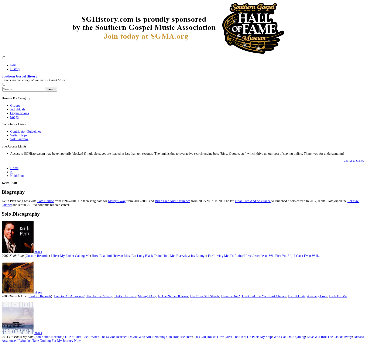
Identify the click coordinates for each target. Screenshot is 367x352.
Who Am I (145, 337)
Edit (13, 65)
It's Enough (198, 256)
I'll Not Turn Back (77, 337)
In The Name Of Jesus (173, 296)
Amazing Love (317, 296)
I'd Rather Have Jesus (244, 256)
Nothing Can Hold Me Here (173, 337)
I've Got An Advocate (68, 296)
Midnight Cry (147, 296)
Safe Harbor (45, 201)
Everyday (182, 256)
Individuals (17, 109)
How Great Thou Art (231, 337)
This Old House (204, 337)
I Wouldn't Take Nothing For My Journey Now (49, 340)
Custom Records (37, 256)
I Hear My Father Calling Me (70, 256)
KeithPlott (17, 175)
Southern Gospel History (19, 76)
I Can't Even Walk (306, 256)
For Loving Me (218, 256)
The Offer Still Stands (204, 296)
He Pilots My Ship (259, 337)
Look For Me (338, 296)
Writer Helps (18, 135)
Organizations (19, 113)
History (15, 69)
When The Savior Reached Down (114, 337)
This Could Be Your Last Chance (263, 296)
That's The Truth (125, 296)
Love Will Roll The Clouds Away (329, 337)
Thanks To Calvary (99, 296)
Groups (15, 105)
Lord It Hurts (296, 296)
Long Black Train (149, 256)
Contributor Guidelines (25, 131)
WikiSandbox (19, 139)
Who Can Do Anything (289, 337)
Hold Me (168, 256)
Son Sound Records (48, 337)
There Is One (229, 296)
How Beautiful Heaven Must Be (113, 256)
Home (14, 168)
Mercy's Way (117, 201)
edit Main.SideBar (354, 161)
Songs (14, 117)
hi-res (38, 252)
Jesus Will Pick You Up (276, 256)
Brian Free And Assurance (172, 201)
